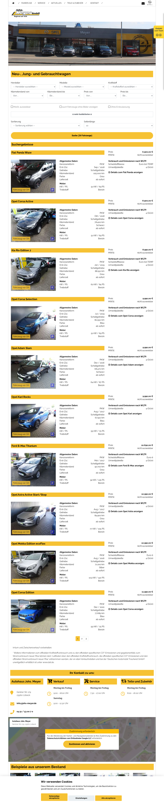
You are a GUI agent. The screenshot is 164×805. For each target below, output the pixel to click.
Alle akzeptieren (108, 798)
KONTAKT (94, 3)
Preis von (88, 91)
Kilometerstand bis (56, 91)
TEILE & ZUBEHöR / (77, 3)
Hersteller (15, 83)
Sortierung (16, 121)
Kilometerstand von (20, 91)
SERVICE (41, 3)
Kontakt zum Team (158, 29)
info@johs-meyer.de (27, 703)
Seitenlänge (89, 121)
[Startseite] (150, 3)
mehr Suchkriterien (82, 114)
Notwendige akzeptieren (54, 797)
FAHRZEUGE (26, 3)
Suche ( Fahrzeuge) (82, 135)
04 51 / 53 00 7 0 (25, 711)
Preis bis (124, 91)
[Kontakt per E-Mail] (143, 3)
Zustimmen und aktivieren (82, 744)
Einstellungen (81, 798)
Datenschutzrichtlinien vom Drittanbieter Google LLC (69, 738)
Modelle (63, 83)
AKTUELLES (56, 3)
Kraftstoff (112, 83)
